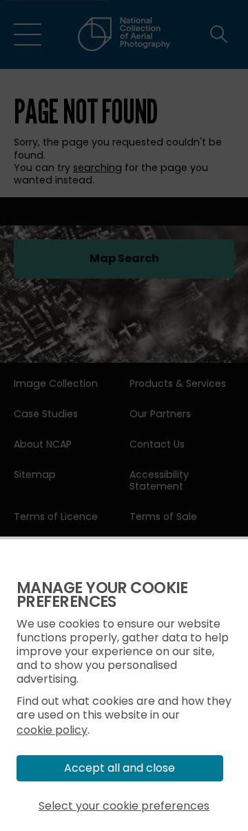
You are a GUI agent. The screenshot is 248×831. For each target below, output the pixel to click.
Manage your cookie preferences (102, 595)
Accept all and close (119, 768)
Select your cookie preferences (124, 806)
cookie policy (52, 730)
